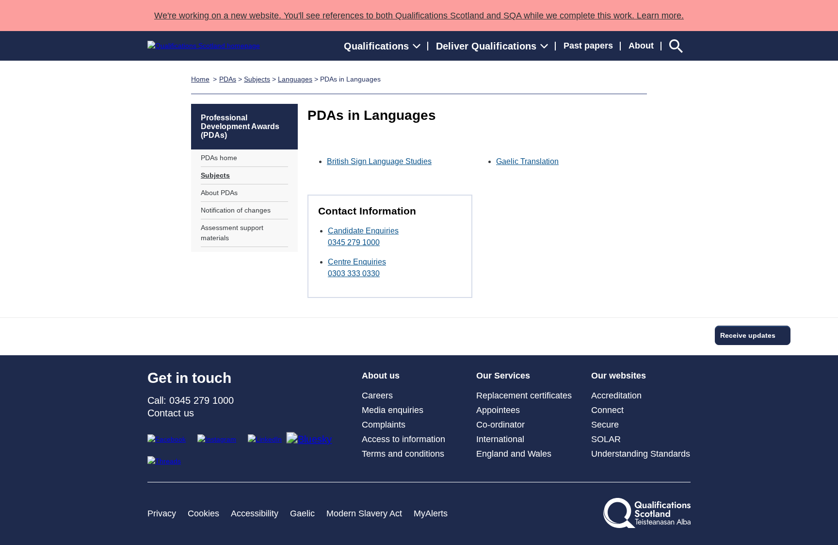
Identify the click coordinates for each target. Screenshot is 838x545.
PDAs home (219, 158)
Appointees (498, 410)
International (500, 439)
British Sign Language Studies (379, 161)
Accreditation (616, 395)
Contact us (170, 413)
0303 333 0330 (354, 273)
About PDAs (219, 193)
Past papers (588, 45)
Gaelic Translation (527, 161)
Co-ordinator (500, 424)
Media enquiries (392, 410)
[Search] (676, 46)
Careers (377, 395)
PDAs (227, 79)
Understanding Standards (640, 454)
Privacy (161, 513)
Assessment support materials (232, 233)
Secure (605, 424)
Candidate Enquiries (363, 231)
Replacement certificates (524, 395)
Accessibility (254, 513)
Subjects (257, 79)
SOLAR (606, 439)
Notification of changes (236, 210)
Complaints (383, 424)
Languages (295, 79)
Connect (607, 410)
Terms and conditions (403, 454)
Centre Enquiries (357, 262)
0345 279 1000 (354, 242)
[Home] (203, 46)
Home (200, 79)
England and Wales (513, 454)
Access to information (403, 439)
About (641, 45)
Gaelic (302, 513)
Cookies (203, 513)
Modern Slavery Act (364, 513)
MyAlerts (431, 513)
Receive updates (747, 335)
